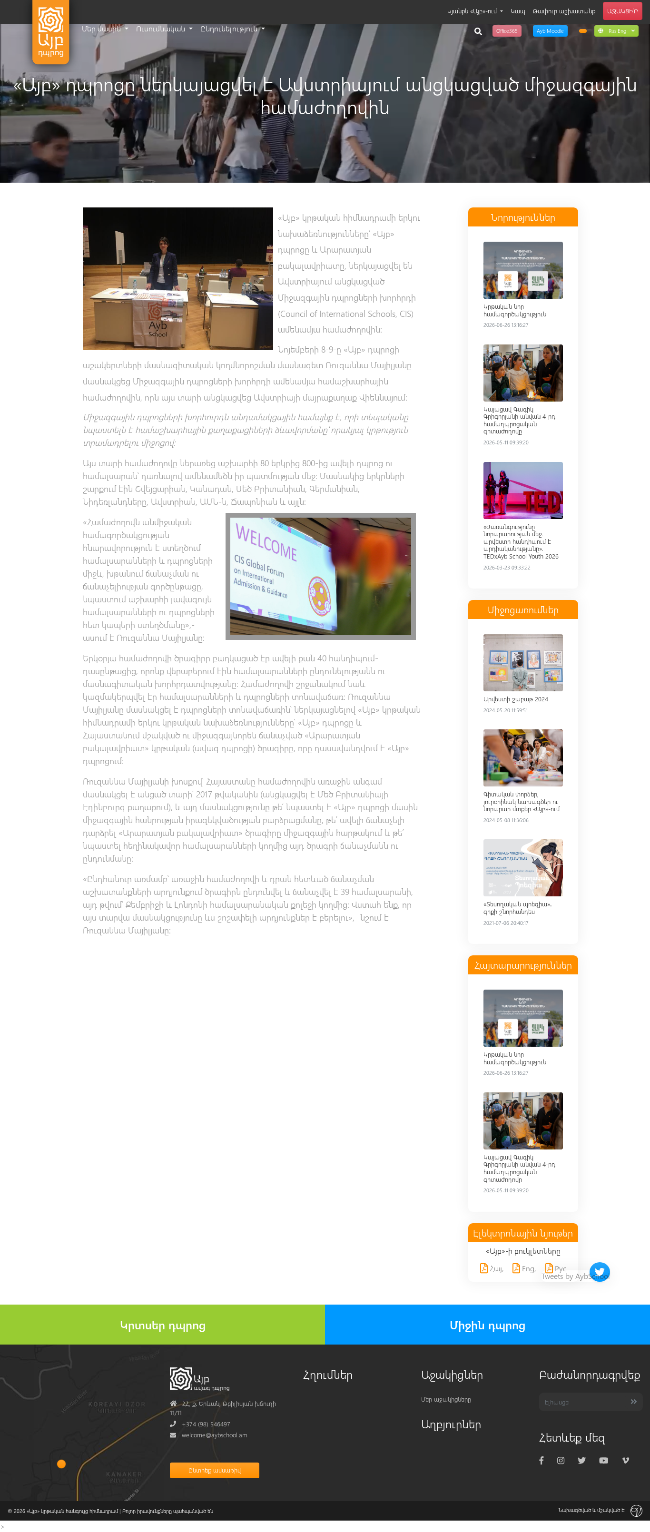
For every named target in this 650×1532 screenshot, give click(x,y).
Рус (559, 1268)
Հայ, (496, 1268)
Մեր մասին (102, 28)
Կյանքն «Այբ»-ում (473, 11)
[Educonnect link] (583, 31)
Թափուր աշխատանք (564, 11)
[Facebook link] (541, 1460)
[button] (616, 30)
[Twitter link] (582, 1460)
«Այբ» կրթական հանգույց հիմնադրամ (72, 1510)
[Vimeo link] (625, 1460)
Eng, (528, 1268)
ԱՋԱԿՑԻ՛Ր (622, 11)
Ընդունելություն (229, 28)
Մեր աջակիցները (446, 1399)
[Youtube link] (603, 1460)
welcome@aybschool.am (208, 1435)
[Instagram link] (560, 1460)
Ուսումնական (161, 28)
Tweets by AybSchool (576, 1276)
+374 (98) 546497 (200, 1424)
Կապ (518, 11)
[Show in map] (61, 1464)
